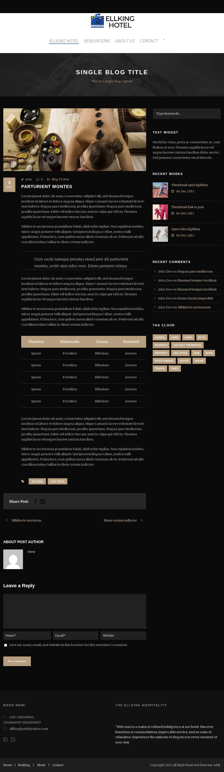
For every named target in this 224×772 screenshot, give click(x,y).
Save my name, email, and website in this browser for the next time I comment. (68, 645)
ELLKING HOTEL (64, 40)
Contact (57, 765)
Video (175, 368)
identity (37, 481)
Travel (160, 368)
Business (161, 345)
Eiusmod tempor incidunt (197, 280)
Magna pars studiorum (195, 271)
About (41, 765)
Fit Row (64, 179)
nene (28, 179)
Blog (55, 179)
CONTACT (149, 40)
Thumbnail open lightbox (189, 185)
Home (7, 765)
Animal (160, 337)
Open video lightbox (185, 229)
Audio (188, 337)
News (209, 352)
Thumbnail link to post (187, 207)
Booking (24, 765)
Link (196, 352)
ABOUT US (125, 40)
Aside (174, 337)
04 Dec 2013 (185, 191)
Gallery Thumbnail (187, 345)
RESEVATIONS (97, 40)
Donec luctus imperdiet (195, 298)
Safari (199, 360)
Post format (164, 360)
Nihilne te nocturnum (194, 307)
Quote (184, 360)
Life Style (58, 481)
